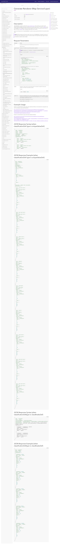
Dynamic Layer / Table (6, 59)
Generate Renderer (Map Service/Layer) (7, 74)
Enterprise (2, 3)
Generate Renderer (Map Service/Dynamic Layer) (7, 72)
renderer (44, 27)
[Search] (38, 5)
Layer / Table (4, 83)
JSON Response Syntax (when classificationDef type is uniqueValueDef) (54, 19)
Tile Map (4, 108)
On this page (52, 12)
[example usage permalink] (26, 105)
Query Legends (5, 97)
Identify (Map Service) (6, 79)
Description (52, 14)
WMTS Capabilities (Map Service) (7, 110)
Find (3, 68)
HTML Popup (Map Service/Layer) (7, 77)
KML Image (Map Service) (6, 81)
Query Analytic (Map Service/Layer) (7, 92)
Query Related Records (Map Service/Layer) (7, 105)
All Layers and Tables (6, 50)
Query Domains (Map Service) (7, 95)
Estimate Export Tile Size (6, 60)
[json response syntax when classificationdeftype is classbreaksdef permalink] (43, 415)
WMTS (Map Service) (6, 109)
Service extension (5, 106)
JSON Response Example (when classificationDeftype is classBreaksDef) (54, 28)
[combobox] (7, 9)
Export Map (4, 62)
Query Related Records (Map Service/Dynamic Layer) (7, 103)
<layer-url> (27, 14)
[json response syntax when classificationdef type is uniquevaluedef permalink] (45, 126)
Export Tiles (4, 63)
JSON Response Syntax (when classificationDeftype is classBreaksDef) (54, 25)
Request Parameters (53, 15)
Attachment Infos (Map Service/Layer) (7, 58)
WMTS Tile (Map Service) (6, 112)
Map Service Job (5, 88)
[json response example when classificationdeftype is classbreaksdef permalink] (43, 446)
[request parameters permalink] (29, 41)
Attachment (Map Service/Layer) (7, 53)
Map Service (4, 48)
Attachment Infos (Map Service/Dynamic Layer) (7, 55)
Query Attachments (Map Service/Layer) (7, 94)
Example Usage (53, 16)
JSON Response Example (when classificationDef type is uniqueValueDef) (54, 22)
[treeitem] (6, 11)
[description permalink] (23, 24)
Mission (5, 3)
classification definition (33, 52)
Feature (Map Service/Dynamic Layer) (7, 65)
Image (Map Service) (5, 80)
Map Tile (4, 86)
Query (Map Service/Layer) (6, 100)
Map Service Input (5, 87)
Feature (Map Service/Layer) (6, 67)
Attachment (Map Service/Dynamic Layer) (7, 52)
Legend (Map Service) (6, 84)
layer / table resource (31, 26)
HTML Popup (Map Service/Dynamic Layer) (6, 76)
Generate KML (5, 69)
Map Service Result (5, 90)
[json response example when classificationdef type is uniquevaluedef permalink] (45, 157)
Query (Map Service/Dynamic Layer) (7, 99)
